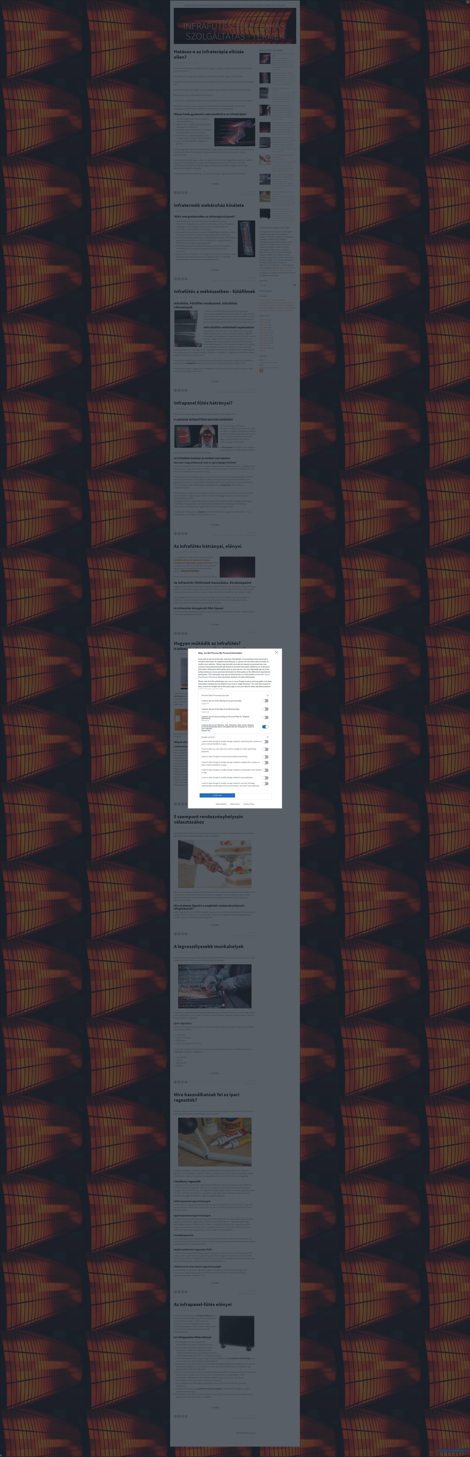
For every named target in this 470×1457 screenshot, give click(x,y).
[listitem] (235, 695)
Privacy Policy (249, 804)
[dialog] (235, 728)
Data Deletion (221, 804)
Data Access (235, 804)
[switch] (265, 700)
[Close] (277, 653)
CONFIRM (217, 795)
